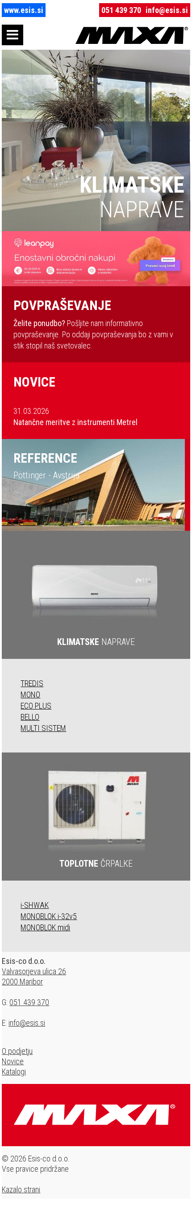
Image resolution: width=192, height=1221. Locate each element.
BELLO (30, 717)
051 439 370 (121, 10)
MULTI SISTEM (43, 728)
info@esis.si (167, 10)
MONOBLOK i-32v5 (49, 916)
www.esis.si (23, 10)
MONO (30, 694)
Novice (13, 1061)
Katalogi (14, 1071)
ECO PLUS (36, 705)
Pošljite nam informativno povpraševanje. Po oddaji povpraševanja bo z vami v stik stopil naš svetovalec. (93, 323)
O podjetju (17, 1051)
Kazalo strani (21, 1189)
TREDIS (32, 683)
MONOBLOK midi (45, 927)
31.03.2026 (75, 416)
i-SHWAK (35, 905)
